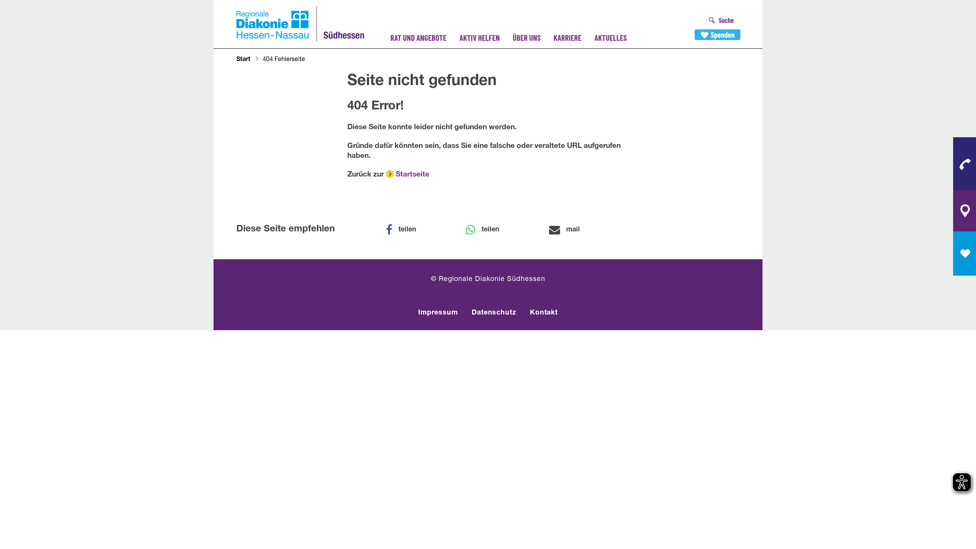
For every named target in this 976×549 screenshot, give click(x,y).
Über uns (527, 37)
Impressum (438, 313)
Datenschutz (494, 313)
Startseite (412, 174)
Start (243, 60)
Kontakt (544, 313)
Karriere (567, 37)
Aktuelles (610, 37)
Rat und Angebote (418, 37)
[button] (406, 230)
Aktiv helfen (479, 37)
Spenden (723, 34)
